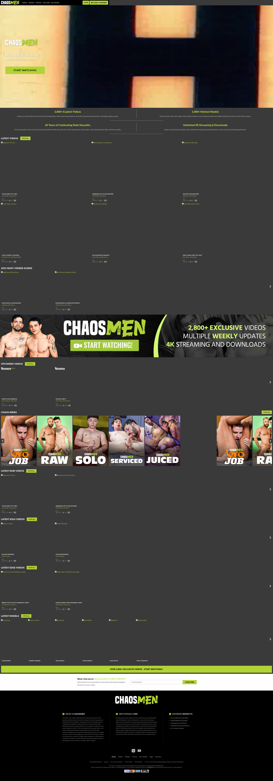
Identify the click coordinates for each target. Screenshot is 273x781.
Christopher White (16, 257)
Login (86, 2)
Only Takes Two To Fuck (192, 255)
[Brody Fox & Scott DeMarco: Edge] (27, 586)
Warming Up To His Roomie (102, 194)
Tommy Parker (13, 196)
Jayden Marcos (103, 257)
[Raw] (54, 441)
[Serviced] (126, 441)
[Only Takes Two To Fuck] (227, 228)
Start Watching (25, 70)
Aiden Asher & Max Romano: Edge (69, 602)
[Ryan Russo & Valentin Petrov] (81, 286)
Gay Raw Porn (136, 720)
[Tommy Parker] (41, 639)
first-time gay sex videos (97, 734)
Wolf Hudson (193, 196)
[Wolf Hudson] (149, 639)
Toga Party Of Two (9, 194)
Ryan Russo (186, 257)
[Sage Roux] (122, 639)
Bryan (83, 718)
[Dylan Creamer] (27, 538)
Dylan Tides (95, 257)
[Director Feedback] (27, 382)
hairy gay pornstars (95, 728)
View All (25, 138)
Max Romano (66, 604)
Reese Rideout (6, 401)
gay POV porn (152, 734)
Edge (3, 607)
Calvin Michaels (62, 554)
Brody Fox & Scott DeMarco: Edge (15, 602)
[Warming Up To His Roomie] (137, 167)
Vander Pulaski (79, 730)
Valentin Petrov (60, 305)
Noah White (102, 196)
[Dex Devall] (68, 639)
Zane (65, 730)
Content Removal (177, 767)
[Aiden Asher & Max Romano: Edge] (81, 586)
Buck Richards (6, 257)
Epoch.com (100, 767)
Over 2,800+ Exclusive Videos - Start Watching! (136, 669)
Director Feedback (9, 399)
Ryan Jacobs (68, 734)
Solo (3, 559)
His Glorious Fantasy (101, 255)
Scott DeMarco (6, 604)
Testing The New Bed (191, 194)
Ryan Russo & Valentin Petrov (68, 303)
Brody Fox (14, 604)
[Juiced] (162, 441)
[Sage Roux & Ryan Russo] (27, 286)
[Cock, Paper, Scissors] (46, 228)
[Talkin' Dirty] (81, 382)
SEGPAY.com (151, 767)
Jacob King (5, 196)
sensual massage (74, 726)
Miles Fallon (13, 401)
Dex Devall (95, 196)
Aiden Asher (59, 604)
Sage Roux (186, 196)
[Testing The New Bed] (227, 167)
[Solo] (90, 441)
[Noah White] (95, 639)
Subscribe (189, 682)
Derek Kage (193, 257)
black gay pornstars (73, 732)
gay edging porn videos (81, 734)
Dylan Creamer (8, 554)
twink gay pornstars (90, 732)
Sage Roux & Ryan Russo (11, 303)
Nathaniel (70, 730)
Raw (3, 199)
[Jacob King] (14, 639)
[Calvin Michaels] (81, 538)
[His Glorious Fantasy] (137, 228)
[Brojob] (18, 441)
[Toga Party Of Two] (46, 167)
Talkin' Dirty (61, 399)
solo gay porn (91, 736)
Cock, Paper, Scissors (10, 255)
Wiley (102, 732)
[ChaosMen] (10, 2)
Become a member (99, 2)
